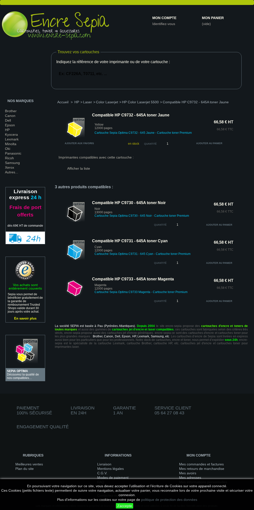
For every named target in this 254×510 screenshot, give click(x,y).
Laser (87, 102)
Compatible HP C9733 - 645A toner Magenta (133, 279)
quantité (160, 224)
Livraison (104, 464)
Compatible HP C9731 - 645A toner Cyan (130, 241)
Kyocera (11, 134)
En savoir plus (25, 318)
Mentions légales (110, 469)
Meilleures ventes (29, 464)
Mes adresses (190, 477)
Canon (10, 116)
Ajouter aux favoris (79, 143)
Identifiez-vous (163, 24)
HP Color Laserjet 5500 (140, 102)
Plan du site (24, 469)
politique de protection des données (169, 500)
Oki (7, 149)
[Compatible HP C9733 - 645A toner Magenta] (75, 297)
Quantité (150, 143)
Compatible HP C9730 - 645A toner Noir (129, 203)
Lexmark (12, 139)
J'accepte (124, 506)
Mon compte (164, 18)
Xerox (9, 167)
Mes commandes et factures (201, 464)
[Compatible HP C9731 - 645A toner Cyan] (75, 259)
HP (7, 130)
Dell (8, 120)
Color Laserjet (107, 102)
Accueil (62, 102)
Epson (10, 125)
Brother (11, 111)
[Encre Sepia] (56, 26)
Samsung (12, 163)
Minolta (10, 144)
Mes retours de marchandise (201, 468)
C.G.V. (102, 473)
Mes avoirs (187, 473)
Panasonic (13, 153)
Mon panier (213, 18)
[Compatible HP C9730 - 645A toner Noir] (75, 221)
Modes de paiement (112, 478)
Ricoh (9, 158)
